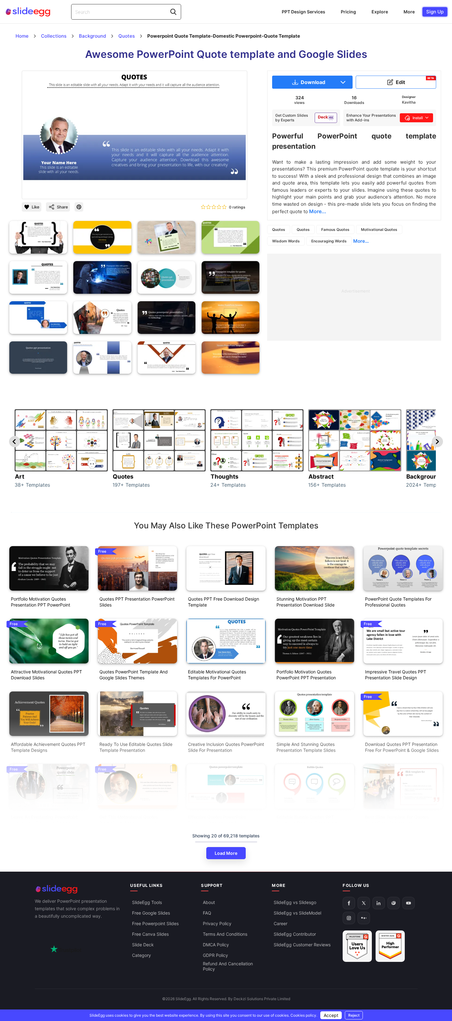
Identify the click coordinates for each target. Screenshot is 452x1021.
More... (361, 241)
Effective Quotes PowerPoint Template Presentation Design (218, 820)
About (209, 902)
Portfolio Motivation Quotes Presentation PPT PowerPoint (40, 601)
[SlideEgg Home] (78, 889)
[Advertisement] (354, 297)
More (409, 11)
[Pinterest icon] (79, 207)
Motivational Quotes (379, 229)
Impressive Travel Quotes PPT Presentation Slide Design (395, 674)
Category (141, 955)
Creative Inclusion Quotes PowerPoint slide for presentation (226, 747)
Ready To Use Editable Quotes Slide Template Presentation (135, 747)
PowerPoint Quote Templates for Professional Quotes (398, 601)
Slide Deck (143, 944)
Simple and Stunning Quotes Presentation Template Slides (306, 747)
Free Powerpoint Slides (155, 923)
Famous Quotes (335, 229)
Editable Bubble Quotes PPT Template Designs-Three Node (307, 820)
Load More (226, 853)
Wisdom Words (286, 241)
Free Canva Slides (150, 934)
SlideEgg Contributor (295, 934)
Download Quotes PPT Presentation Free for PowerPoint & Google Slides (402, 747)
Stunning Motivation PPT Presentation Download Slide (305, 601)
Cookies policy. (303, 1015)
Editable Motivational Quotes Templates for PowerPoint (217, 674)
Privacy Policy (217, 923)
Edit (415, 81)
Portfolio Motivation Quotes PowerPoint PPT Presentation (306, 674)
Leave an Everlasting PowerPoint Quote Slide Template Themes (44, 820)
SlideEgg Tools (147, 902)
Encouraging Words (329, 241)
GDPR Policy (215, 955)
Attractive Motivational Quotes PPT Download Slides (46, 674)
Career (280, 923)
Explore (380, 11)
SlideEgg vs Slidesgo (295, 902)
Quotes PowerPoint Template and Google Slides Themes (133, 674)
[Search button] (173, 11)
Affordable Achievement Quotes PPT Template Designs (48, 747)
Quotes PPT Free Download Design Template (223, 601)
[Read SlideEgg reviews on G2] (357, 946)
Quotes (278, 229)
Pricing (348, 11)
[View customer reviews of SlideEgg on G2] (390, 946)
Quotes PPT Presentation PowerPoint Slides (137, 601)
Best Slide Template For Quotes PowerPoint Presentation (397, 820)
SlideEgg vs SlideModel (297, 913)
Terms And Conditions (225, 934)
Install (418, 117)
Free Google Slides (151, 913)
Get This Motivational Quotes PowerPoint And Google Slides (130, 820)
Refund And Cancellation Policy (228, 966)
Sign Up (435, 12)
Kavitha (409, 102)
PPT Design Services (303, 11)
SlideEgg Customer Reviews (302, 944)
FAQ (207, 913)
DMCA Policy (216, 944)
